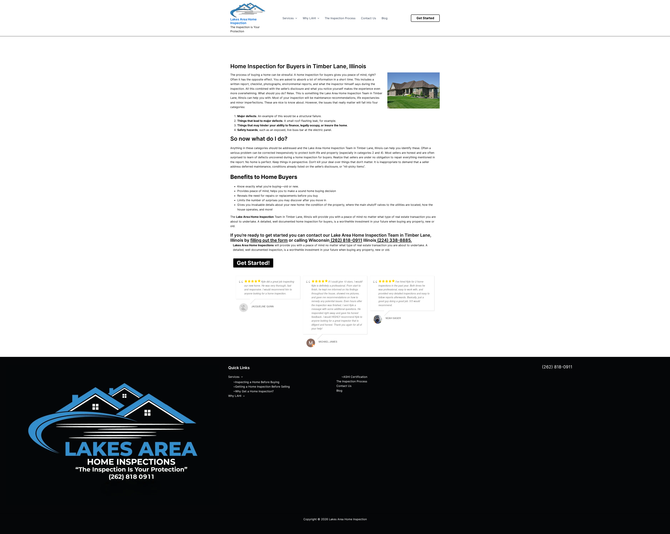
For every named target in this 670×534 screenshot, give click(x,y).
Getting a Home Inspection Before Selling (262, 386)
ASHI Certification (355, 377)
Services (288, 18)
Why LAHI (309, 18)
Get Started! (253, 262)
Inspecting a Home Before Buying (257, 382)
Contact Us (368, 18)
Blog (385, 18)
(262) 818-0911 (346, 240)
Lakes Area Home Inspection (243, 21)
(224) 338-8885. (394, 240)
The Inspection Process (340, 18)
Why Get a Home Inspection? (254, 391)
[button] (295, 18)
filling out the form (269, 240)
